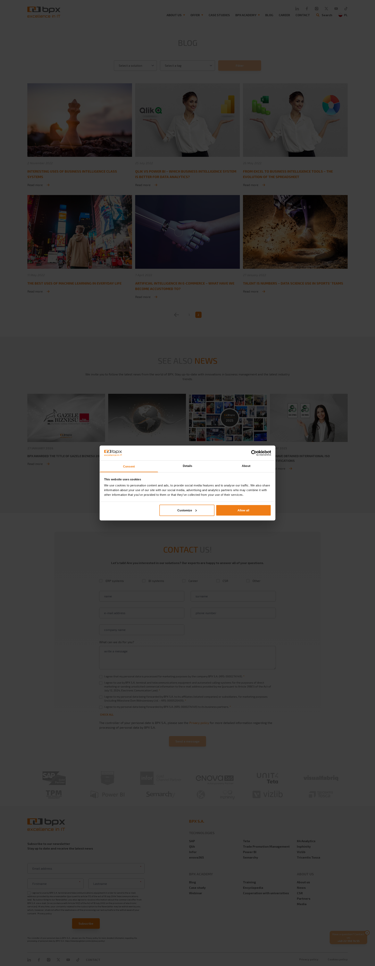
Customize (184, 510)
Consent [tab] (129, 466)
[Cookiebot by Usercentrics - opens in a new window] (254, 453)
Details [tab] (187, 465)
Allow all (243, 510)
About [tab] (246, 465)
